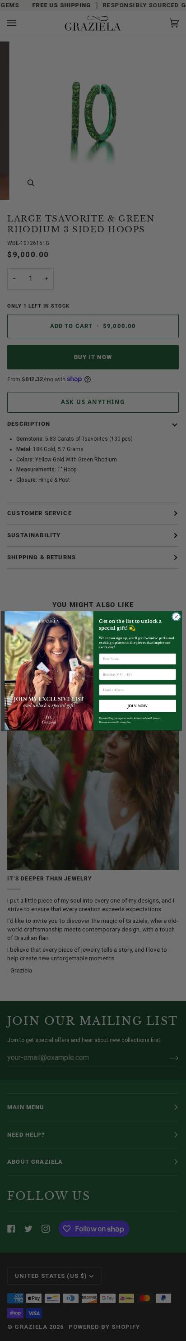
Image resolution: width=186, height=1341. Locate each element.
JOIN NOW (137, 705)
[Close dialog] (176, 616)
